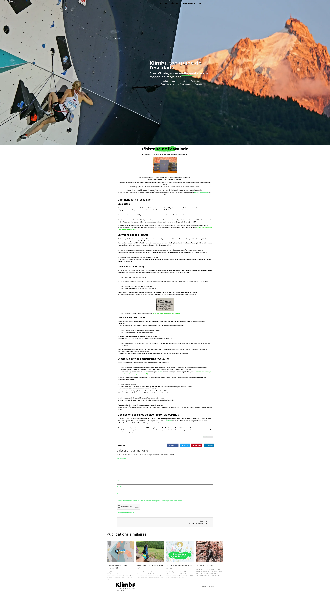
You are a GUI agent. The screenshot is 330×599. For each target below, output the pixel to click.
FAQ (200, 3)
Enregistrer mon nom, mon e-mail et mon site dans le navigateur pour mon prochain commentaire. (150, 500)
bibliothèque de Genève (201, 192)
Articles (174, 3)
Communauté (188, 3)
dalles (160, 372)
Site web (120, 493)
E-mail (119, 487)
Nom (119, 480)
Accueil (163, 3)
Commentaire (122, 458)
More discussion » (208, 436)
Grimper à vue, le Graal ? (204, 566)
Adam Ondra (168, 421)
